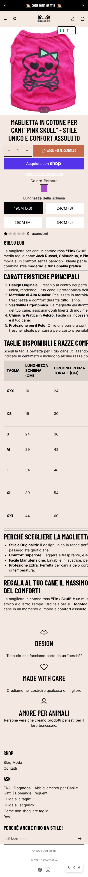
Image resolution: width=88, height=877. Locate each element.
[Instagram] (48, 869)
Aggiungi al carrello (61, 150)
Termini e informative (44, 860)
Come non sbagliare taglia (26, 811)
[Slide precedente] (5, 5)
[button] (66, 30)
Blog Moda (13, 762)
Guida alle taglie (17, 799)
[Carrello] (83, 19)
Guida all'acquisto (19, 805)
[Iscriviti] (79, 838)
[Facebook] (40, 869)
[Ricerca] (15, 19)
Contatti (10, 768)
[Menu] (5, 19)
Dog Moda (49, 850)
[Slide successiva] (83, 5)
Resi (7, 817)
